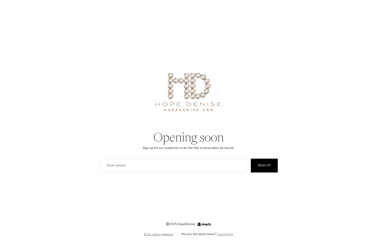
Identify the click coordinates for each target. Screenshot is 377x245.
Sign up (264, 165)
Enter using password (158, 234)
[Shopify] (204, 224)
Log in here (225, 234)
